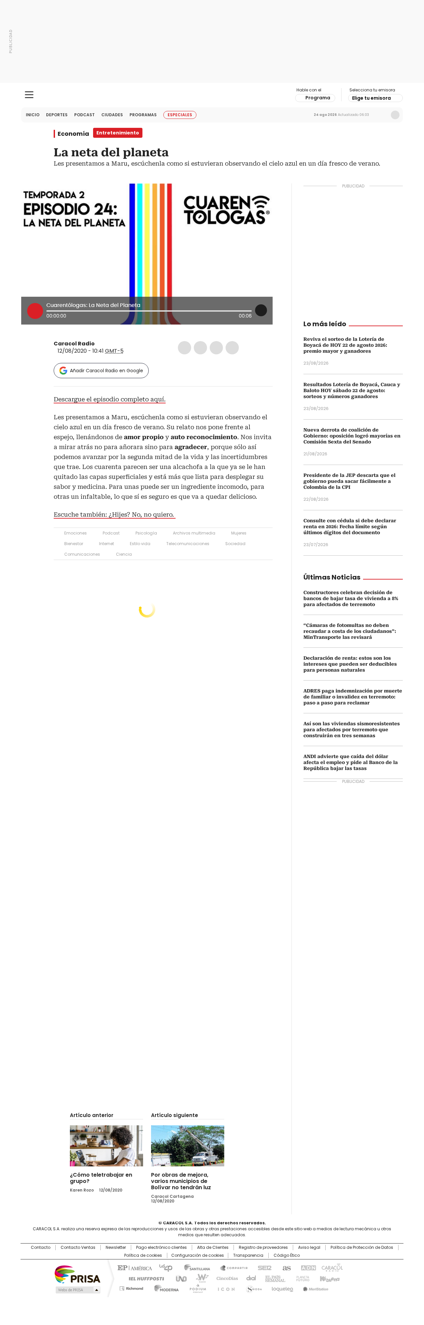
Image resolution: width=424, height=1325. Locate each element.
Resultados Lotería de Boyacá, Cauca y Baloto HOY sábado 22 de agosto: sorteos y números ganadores (351, 390)
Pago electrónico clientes (161, 1247)
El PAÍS (134, 1267)
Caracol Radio (212, 95)
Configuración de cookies (197, 1255)
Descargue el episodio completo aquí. (110, 399)
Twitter (200, 347)
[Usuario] (395, 115)
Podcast (84, 115)
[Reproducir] (35, 311)
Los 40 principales (163, 1267)
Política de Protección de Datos (362, 1247)
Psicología (146, 533)
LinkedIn (216, 347)
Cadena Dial (249, 1278)
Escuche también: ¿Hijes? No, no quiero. (115, 514)
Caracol (331, 1267)
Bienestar (73, 543)
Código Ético (287, 1255)
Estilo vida (140, 543)
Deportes (57, 115)
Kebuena (329, 1278)
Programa (317, 97)
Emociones (75, 533)
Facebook (184, 347)
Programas (143, 115)
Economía (73, 134)
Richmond (131, 1287)
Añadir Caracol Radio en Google (106, 370)
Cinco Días (225, 1278)
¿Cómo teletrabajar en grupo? (101, 1178)
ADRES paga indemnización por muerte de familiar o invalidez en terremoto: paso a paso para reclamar (352, 696)
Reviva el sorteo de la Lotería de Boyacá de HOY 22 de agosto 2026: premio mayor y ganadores (345, 345)
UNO (179, 1278)
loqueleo (282, 1287)
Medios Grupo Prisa (77, 1290)
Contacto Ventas (78, 1247)
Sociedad (235, 543)
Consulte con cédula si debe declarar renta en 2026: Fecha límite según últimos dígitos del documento (349, 526)
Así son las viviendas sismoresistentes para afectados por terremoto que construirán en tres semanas (351, 729)
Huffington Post (144, 1278)
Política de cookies (143, 1255)
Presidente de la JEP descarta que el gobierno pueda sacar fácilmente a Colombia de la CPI (349, 481)
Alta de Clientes (213, 1247)
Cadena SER (262, 1267)
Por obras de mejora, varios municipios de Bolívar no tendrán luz (181, 1181)
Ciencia (124, 554)
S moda (252, 1287)
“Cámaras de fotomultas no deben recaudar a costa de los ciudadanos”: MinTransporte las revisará (349, 631)
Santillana (194, 1267)
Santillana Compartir (231, 1267)
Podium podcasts (196, 1287)
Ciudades (112, 115)
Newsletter (381, 115)
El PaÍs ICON (224, 1287)
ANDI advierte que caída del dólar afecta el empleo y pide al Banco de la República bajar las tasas (350, 762)
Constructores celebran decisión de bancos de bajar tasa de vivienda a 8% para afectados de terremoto (350, 598)
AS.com (285, 1267)
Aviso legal (309, 1247)
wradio (199, 1278)
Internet (106, 543)
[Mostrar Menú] (29, 94)
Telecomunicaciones (187, 543)
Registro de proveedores (263, 1247)
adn (307, 1267)
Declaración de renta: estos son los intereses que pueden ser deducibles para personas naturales (350, 664)
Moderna (165, 1287)
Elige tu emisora (371, 98)
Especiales (180, 115)
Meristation (314, 1287)
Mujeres (238, 533)
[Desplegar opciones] (261, 310)
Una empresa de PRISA (77, 1273)
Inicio (32, 115)
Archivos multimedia (194, 533)
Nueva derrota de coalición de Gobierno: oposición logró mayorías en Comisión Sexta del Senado (351, 435)
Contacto (40, 1247)
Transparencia (248, 1255)
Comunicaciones (82, 554)
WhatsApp (232, 347)
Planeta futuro (301, 1278)
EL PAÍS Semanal (273, 1278)
